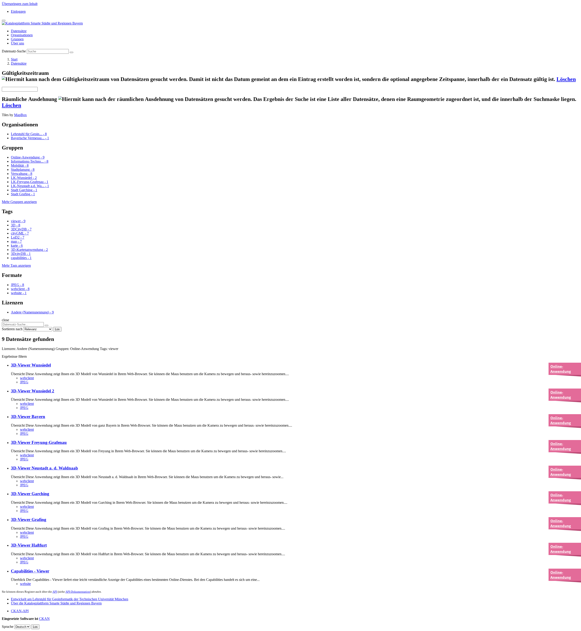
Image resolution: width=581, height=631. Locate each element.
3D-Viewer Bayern (28, 416)
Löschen (566, 79)
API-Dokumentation (77, 591)
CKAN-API (20, 611)
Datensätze (19, 31)
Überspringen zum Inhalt (19, 4)
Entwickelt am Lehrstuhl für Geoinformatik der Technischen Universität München (69, 599)
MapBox (20, 115)
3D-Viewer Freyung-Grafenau (39, 442)
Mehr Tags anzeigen (16, 265)
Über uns (17, 43)
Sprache (7, 627)
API (54, 591)
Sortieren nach (12, 329)
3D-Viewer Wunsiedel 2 (32, 391)
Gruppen (17, 39)
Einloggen (18, 11)
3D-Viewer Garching (30, 493)
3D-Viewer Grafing (28, 519)
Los (57, 329)
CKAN (44, 619)
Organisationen (22, 35)
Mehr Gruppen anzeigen (19, 202)
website (25, 584)
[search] (46, 325)
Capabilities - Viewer (30, 571)
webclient (27, 378)
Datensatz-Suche (14, 51)
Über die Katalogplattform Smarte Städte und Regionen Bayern (56, 603)
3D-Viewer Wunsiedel (31, 365)
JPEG (24, 382)
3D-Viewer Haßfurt (29, 545)
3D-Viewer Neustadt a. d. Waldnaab (44, 468)
